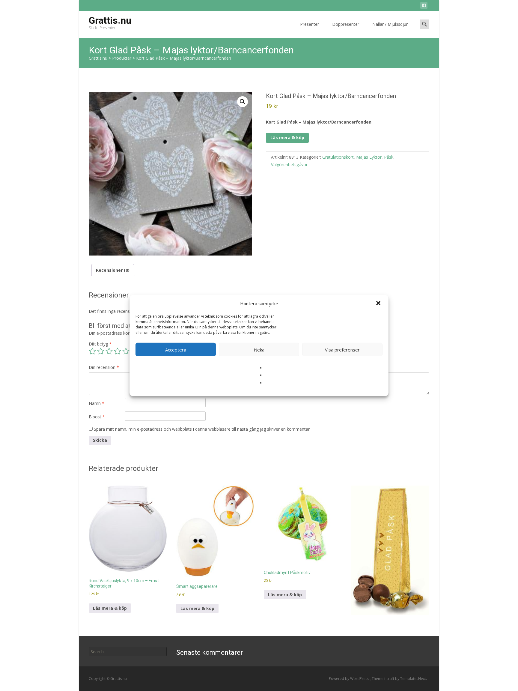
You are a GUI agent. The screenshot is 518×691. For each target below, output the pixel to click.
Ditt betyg (100, 344)
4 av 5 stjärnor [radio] (117, 351)
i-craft (389, 678)
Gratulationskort (338, 157)
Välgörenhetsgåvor (289, 164)
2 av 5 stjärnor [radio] (100, 351)
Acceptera (175, 349)
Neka (259, 349)
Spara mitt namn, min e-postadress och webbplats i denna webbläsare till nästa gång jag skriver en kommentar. (202, 429)
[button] (379, 303)
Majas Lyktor (369, 157)
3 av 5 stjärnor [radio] (109, 351)
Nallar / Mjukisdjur (390, 24)
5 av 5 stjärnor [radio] (126, 351)
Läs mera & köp (287, 137)
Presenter (309, 24)
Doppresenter (345, 24)
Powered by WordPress (349, 678)
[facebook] (423, 6)
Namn (96, 403)
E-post (97, 417)
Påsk (388, 157)
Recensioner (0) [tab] (113, 270)
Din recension (104, 367)
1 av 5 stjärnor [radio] (92, 351)
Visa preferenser (342, 349)
